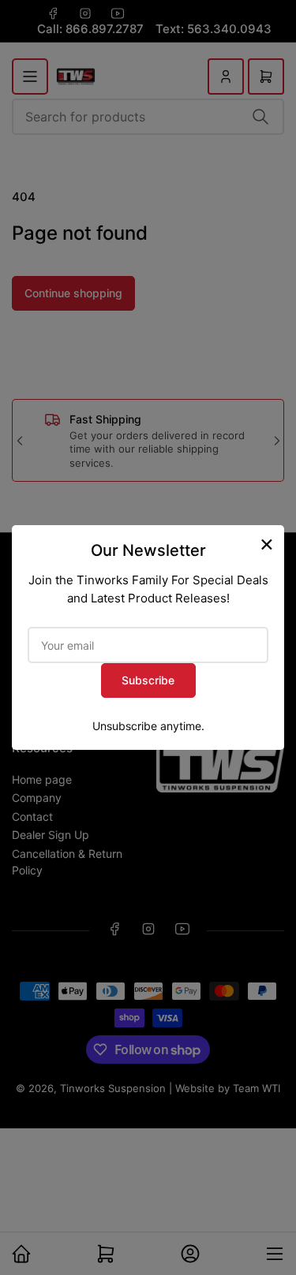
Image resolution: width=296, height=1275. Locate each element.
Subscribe (148, 680)
